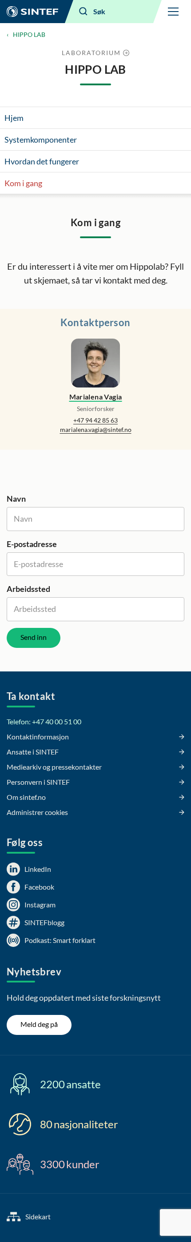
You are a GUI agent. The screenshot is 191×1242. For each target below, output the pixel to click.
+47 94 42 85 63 (95, 420)
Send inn (33, 637)
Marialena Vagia (95, 396)
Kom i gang (23, 183)
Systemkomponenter (40, 139)
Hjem (14, 118)
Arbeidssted (28, 589)
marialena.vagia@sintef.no (95, 429)
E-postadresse (32, 544)
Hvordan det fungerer (41, 161)
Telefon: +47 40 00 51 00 (44, 721)
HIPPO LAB (29, 34)
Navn (16, 498)
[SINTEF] (32, 11)
